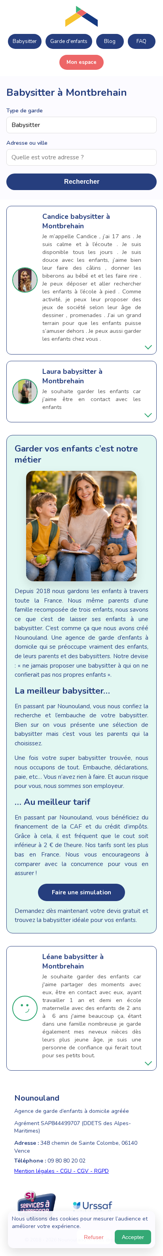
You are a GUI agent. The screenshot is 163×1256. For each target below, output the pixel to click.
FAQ (141, 41)
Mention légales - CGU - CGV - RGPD (61, 1171)
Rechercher (81, 181)
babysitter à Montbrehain (76, 221)
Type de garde (24, 110)
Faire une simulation (81, 892)
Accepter (133, 1237)
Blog (110, 41)
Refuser (94, 1237)
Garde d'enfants (68, 41)
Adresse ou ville (26, 143)
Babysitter (25, 41)
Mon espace (81, 62)
